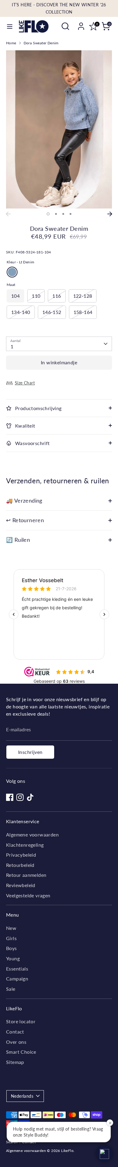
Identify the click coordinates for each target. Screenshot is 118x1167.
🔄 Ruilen (18, 540)
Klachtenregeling (25, 845)
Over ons (16, 1042)
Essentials (17, 968)
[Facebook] (9, 797)
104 (15, 296)
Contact (15, 1031)
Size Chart (25, 382)
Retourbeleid (20, 865)
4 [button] (70, 214)
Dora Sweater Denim (41, 43)
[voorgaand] (8, 214)
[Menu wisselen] (10, 26)
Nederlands (22, 1096)
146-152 (51, 312)
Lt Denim (12, 272)
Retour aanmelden (26, 875)
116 (56, 296)
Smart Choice (21, 1052)
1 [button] (48, 213)
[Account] (81, 24)
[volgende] (109, 214)
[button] (104, 1153)
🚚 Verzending (24, 500)
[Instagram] (20, 797)
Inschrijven (30, 752)
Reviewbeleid (20, 885)
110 (36, 296)
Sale (10, 989)
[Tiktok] (30, 797)
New (11, 928)
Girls (11, 938)
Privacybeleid (21, 855)
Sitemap (15, 1062)
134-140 (20, 312)
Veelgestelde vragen (28, 895)
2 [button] (56, 214)
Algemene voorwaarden (32, 834)
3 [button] (63, 214)
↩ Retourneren (25, 520)
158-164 (83, 312)
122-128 (82, 296)
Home (11, 43)
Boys (11, 948)
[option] (59, 129)
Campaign (17, 978)
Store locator (20, 1021)
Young (13, 958)
